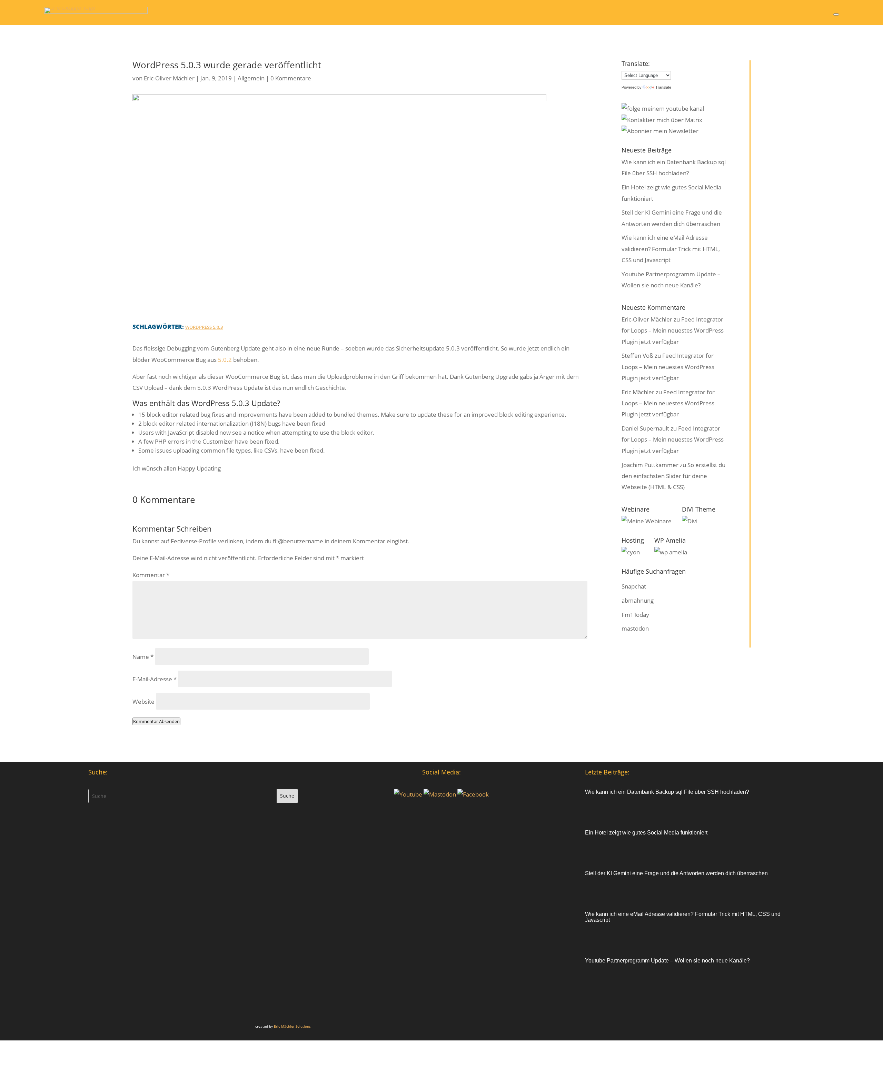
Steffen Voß (637, 355)
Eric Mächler (638, 392)
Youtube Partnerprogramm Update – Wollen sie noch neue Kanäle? (667, 961)
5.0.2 (225, 360)
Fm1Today (635, 615)
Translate (663, 87)
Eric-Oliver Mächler (169, 78)
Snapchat (634, 586)
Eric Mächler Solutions (292, 1026)
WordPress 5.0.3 (204, 327)
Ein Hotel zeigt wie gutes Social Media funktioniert (646, 833)
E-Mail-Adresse (154, 679)
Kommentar (150, 575)
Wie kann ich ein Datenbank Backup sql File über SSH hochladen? (667, 792)
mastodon (635, 628)
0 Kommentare (290, 78)
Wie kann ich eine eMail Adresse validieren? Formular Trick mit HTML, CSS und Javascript (671, 249)
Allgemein (251, 78)
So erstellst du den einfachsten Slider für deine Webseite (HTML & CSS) (673, 476)
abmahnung (638, 600)
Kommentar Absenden (156, 721)
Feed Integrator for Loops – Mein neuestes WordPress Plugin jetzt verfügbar (673, 330)
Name (142, 657)
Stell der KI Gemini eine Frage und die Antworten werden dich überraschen (676, 873)
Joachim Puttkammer (650, 465)
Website (143, 701)
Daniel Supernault (645, 428)
